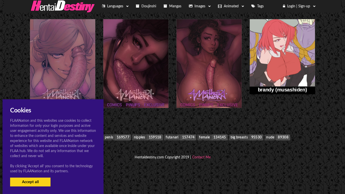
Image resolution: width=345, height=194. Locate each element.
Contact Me (201, 157)
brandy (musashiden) (282, 89)
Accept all (30, 182)
